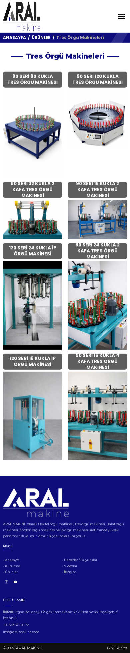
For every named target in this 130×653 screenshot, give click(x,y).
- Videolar (69, 566)
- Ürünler (10, 572)
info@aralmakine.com (21, 632)
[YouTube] (15, 582)
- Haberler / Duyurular (79, 560)
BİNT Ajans (117, 648)
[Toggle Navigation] (121, 16)
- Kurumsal (12, 566)
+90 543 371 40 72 (16, 625)
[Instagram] (6, 582)
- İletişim (69, 572)
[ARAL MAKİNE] (21, 16)
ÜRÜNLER (42, 37)
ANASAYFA (14, 37)
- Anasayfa (11, 560)
